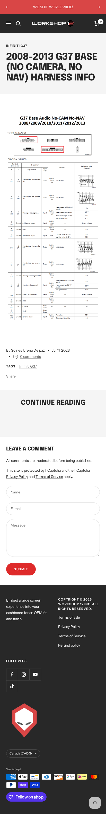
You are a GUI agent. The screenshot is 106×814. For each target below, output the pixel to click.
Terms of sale (69, 617)
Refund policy (69, 645)
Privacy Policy (17, 476)
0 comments (30, 356)
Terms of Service (49, 476)
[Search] (18, 23)
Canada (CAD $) (21, 753)
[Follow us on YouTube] (35, 674)
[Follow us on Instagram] (23, 674)
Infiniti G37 (16, 46)
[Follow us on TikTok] (12, 686)
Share (11, 376)
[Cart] (97, 23)
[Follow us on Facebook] (12, 674)
